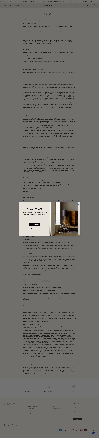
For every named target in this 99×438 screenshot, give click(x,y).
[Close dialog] (78, 204)
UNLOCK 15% (34, 224)
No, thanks (34, 228)
